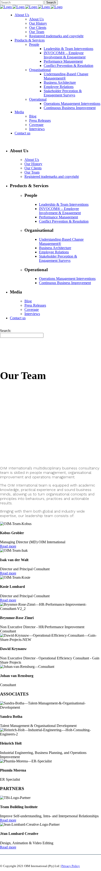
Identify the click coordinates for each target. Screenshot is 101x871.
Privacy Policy (70, 866)
